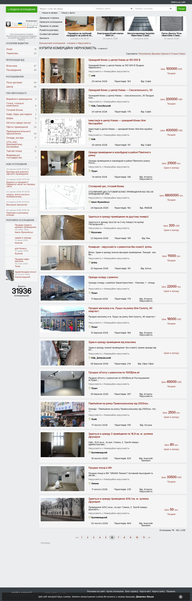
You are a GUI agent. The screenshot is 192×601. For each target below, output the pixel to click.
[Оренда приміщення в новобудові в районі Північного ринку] (62, 163)
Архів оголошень (115, 591)
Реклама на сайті (96, 591)
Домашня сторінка (49, 18)
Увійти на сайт (178, 2)
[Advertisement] (113, 565)
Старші (174, 53)
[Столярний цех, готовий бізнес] (62, 197)
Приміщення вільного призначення (18, 132)
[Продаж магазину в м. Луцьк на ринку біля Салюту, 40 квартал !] (62, 319)
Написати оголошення (51, 22)
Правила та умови (49, 26)
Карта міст (145, 591)
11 (144, 537)
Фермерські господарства (14, 156)
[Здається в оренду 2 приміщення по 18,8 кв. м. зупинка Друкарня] (62, 444)
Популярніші (144, 53)
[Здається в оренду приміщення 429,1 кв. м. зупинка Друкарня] (62, 509)
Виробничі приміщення (19, 99)
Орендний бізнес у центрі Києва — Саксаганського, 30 (120, 90)
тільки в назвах (50, 12)
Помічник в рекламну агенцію (17, 213)
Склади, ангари (15, 137)
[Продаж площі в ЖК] (62, 478)
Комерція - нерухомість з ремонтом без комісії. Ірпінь (120, 246)
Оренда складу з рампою (103, 277)
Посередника (13, 70)
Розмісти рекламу (49, 30)
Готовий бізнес (14, 110)
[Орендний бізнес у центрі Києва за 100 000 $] (62, 70)
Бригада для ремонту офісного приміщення (17, 172)
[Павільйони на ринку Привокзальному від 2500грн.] (62, 414)
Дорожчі (165, 53)
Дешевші (156, 53)
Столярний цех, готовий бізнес (106, 186)
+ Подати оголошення (21, 9)
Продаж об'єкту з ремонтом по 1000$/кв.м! (114, 372)
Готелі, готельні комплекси (15, 104)
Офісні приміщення (17, 126)
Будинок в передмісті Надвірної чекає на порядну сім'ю (20, 184)
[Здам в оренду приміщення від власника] (62, 353)
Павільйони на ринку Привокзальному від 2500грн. (118, 403)
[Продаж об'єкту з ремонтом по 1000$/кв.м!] (62, 383)
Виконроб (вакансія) (16, 204)
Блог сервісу (131, 591)
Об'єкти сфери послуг (18, 122)
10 (137, 537)
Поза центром (14, 82)
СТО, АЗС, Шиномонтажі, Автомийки (14, 144)
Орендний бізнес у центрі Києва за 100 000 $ (114, 59)
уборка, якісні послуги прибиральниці (17, 195)
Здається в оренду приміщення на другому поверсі (118, 216)
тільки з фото (68, 12)
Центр (9, 86)
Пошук (181, 9)
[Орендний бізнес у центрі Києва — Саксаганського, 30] (62, 101)
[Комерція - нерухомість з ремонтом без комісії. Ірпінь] (62, 257)
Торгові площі (14, 151)
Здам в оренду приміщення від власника (112, 342)
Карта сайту (158, 591)
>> (148, 537)
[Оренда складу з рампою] (62, 288)
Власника (11, 65)
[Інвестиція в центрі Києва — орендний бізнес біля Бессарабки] (62, 131)
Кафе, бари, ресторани (19, 114)
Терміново (12, 53)
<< (77, 537)
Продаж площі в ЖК (100, 467)
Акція (9, 49)
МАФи (9, 118)
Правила (170, 591)
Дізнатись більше (145, 596)
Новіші (182, 53)
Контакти (44, 38)
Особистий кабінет (49, 34)
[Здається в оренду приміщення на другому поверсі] (62, 227)
